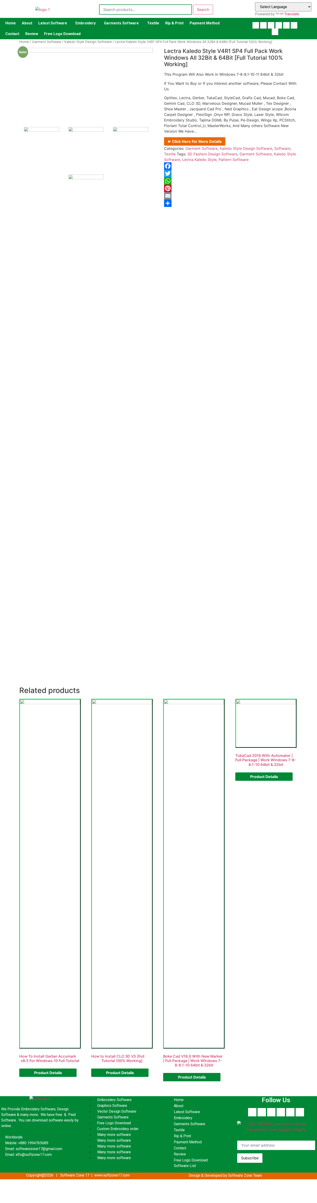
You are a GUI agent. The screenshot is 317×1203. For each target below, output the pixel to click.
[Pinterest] (278, 25)
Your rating (35, 595)
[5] (86, 83)
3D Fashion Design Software (212, 154)
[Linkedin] (271, 25)
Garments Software (121, 23)
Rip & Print (174, 23)
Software (282, 148)
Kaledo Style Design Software (88, 42)
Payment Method (205, 23)
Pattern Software (234, 159)
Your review (36, 610)
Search (203, 9)
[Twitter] (294, 25)
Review (31, 34)
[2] (131, 145)
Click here (53, 479)
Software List (185, 1166)
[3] (86, 192)
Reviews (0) (65, 231)
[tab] (36, 231)
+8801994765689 (79, 467)
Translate (291, 14)
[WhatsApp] (231, 181)
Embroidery (85, 23)
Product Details (48, 1072)
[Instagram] (286, 25)
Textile (153, 23)
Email (30, 654)
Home (10, 23)
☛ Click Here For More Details (195, 141)
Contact (12, 34)
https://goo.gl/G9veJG (98, 502)
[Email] (231, 195)
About (27, 23)
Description (36, 231)
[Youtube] (263, 25)
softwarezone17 (95, 459)
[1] (86, 145)
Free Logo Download (62, 34)
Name (30, 637)
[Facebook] (255, 25)
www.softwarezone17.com (80, 493)
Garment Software (46, 42)
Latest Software (52, 23)
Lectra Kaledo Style (199, 159)
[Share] (231, 203)
